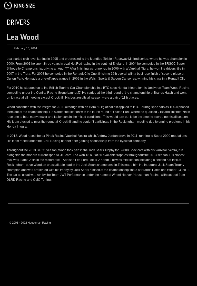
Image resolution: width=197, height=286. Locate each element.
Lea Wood (23, 37)
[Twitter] (178, 223)
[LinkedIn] (185, 223)
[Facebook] (172, 223)
